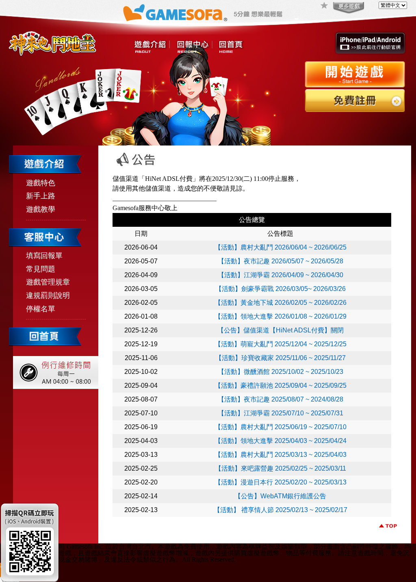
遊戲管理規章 (48, 282)
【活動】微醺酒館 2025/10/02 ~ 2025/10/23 (280, 371)
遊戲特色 (40, 183)
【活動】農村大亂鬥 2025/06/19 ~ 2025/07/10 (280, 426)
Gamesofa (175, 12)
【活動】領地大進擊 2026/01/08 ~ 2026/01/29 (280, 316)
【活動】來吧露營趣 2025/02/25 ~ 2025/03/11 (280, 468)
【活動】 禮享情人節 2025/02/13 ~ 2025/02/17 (280, 509)
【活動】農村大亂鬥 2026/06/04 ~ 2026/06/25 (280, 247)
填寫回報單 (44, 256)
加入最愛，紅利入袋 (325, 6)
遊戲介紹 (152, 47)
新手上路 (40, 196)
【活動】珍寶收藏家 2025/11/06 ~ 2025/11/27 (280, 357)
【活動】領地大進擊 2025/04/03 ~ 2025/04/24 (280, 440)
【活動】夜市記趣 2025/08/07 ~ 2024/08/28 (280, 399)
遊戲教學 (40, 209)
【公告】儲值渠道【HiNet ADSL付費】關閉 (280, 330)
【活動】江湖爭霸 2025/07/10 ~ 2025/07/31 (280, 413)
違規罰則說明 (48, 295)
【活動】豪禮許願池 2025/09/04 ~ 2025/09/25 (280, 385)
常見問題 (40, 269)
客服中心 (194, 47)
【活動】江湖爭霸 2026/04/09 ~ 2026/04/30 (280, 274)
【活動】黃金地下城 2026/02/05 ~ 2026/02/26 (280, 302)
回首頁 (230, 47)
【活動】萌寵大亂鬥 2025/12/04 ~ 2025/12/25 (280, 344)
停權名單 (40, 309)
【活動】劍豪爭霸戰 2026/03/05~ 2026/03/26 (280, 288)
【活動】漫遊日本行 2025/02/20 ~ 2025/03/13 (280, 482)
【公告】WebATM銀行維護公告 (280, 496)
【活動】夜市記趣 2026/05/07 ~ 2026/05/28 (280, 261)
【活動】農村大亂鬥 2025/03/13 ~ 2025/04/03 (280, 454)
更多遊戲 (348, 8)
